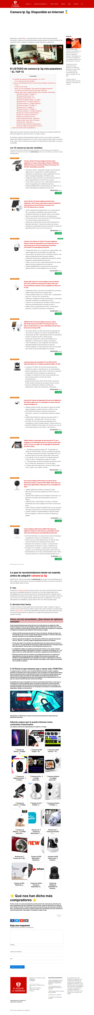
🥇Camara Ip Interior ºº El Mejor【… (26, 105)
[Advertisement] (47, 25)
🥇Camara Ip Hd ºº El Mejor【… (25, 107)
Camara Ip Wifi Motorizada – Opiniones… (28, 118)
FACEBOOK (32, 979)
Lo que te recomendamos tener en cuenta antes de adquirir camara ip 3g (34, 83)
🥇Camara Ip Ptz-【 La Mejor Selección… (28, 101)
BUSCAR (24, 699)
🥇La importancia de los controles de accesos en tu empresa (55, 987)
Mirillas (63, 4)
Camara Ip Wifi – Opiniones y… (25, 122)
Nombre (12, 944)
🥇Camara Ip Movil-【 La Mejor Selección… (28, 103)
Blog (69, 4)
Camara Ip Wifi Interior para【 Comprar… (28, 120)
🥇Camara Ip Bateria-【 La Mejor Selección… (29, 111)
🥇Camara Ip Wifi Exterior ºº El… (25, 98)
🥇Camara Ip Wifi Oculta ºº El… (25, 96)
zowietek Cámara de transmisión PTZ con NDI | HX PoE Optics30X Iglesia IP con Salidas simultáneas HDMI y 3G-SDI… (42, 363)
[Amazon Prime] (60, 190)
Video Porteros (54, 4)
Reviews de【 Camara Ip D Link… (26, 116)
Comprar (59, 193)
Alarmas (28, 4)
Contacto (76, 4)
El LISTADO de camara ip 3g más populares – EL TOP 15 (29, 79)
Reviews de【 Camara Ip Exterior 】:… (27, 114)
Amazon (58, 905)
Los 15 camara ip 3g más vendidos (25, 81)
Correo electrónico (16, 951)
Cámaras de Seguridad (40, 4)
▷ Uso (16, 85)
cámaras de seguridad (24, 726)
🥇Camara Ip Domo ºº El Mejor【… (26, 109)
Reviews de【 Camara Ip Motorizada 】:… (28, 113)
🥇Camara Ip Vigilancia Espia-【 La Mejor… (28, 99)
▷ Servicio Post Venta (21, 86)
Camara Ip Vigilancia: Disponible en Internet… (29, 126)
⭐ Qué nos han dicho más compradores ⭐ (23, 127)
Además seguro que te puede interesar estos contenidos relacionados (35, 92)
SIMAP (69, 993)
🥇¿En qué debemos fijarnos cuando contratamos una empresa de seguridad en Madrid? (55, 982)
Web (24, 38)
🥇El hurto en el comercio (54, 994)
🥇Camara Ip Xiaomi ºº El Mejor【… (26, 94)
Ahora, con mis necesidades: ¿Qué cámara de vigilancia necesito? (34, 88)
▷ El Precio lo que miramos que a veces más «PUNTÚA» (31, 90)
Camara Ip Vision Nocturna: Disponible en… (29, 124)
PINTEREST (32, 980)
